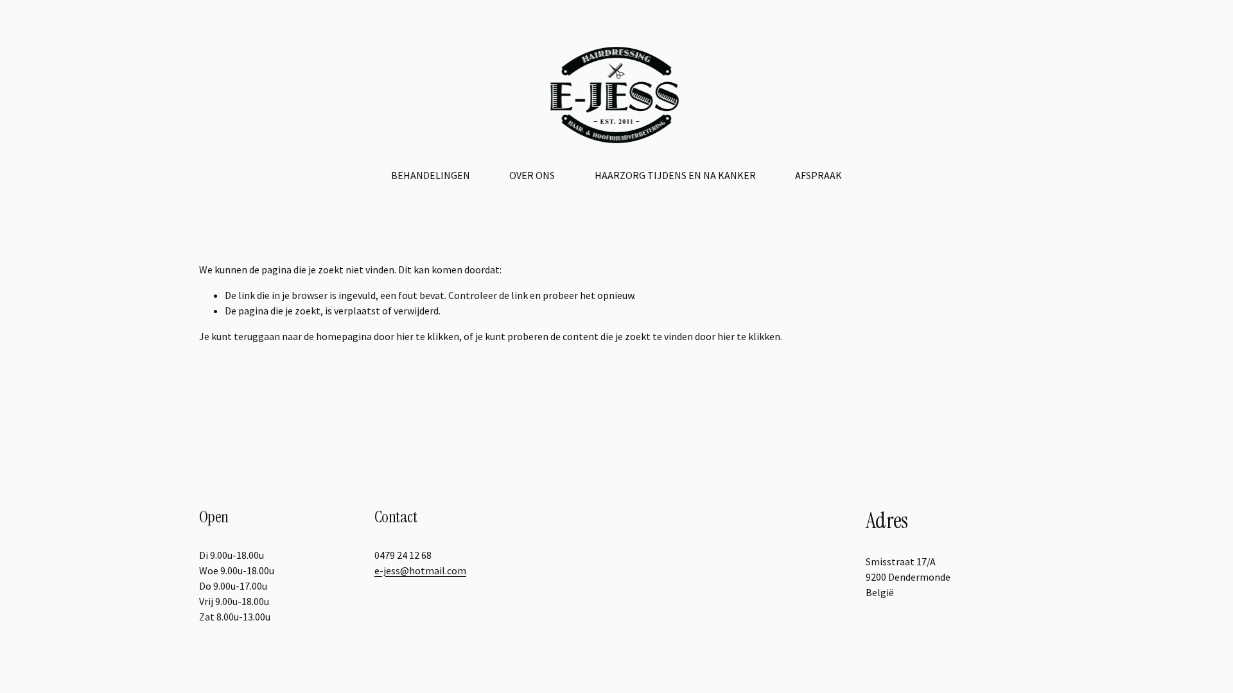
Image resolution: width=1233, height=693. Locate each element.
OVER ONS (532, 175)
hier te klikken (427, 336)
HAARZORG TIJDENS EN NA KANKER (675, 175)
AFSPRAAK (818, 175)
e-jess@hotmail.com (420, 570)
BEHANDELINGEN (430, 175)
